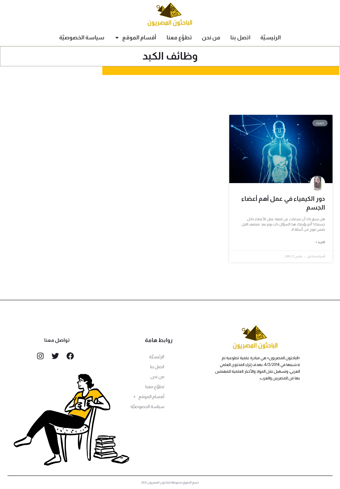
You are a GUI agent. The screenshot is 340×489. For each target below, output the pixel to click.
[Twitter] (55, 356)
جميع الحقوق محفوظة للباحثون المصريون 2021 (170, 482)
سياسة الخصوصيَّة (81, 37)
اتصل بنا (240, 37)
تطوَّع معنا (179, 37)
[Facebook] (70, 356)
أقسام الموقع (139, 37)
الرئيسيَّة (270, 37)
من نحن (211, 37)
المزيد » (320, 242)
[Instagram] (40, 356)
